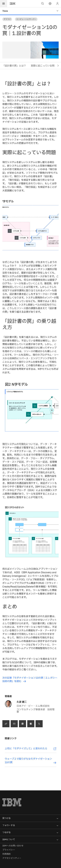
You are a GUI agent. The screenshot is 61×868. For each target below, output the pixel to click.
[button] (50, 3)
